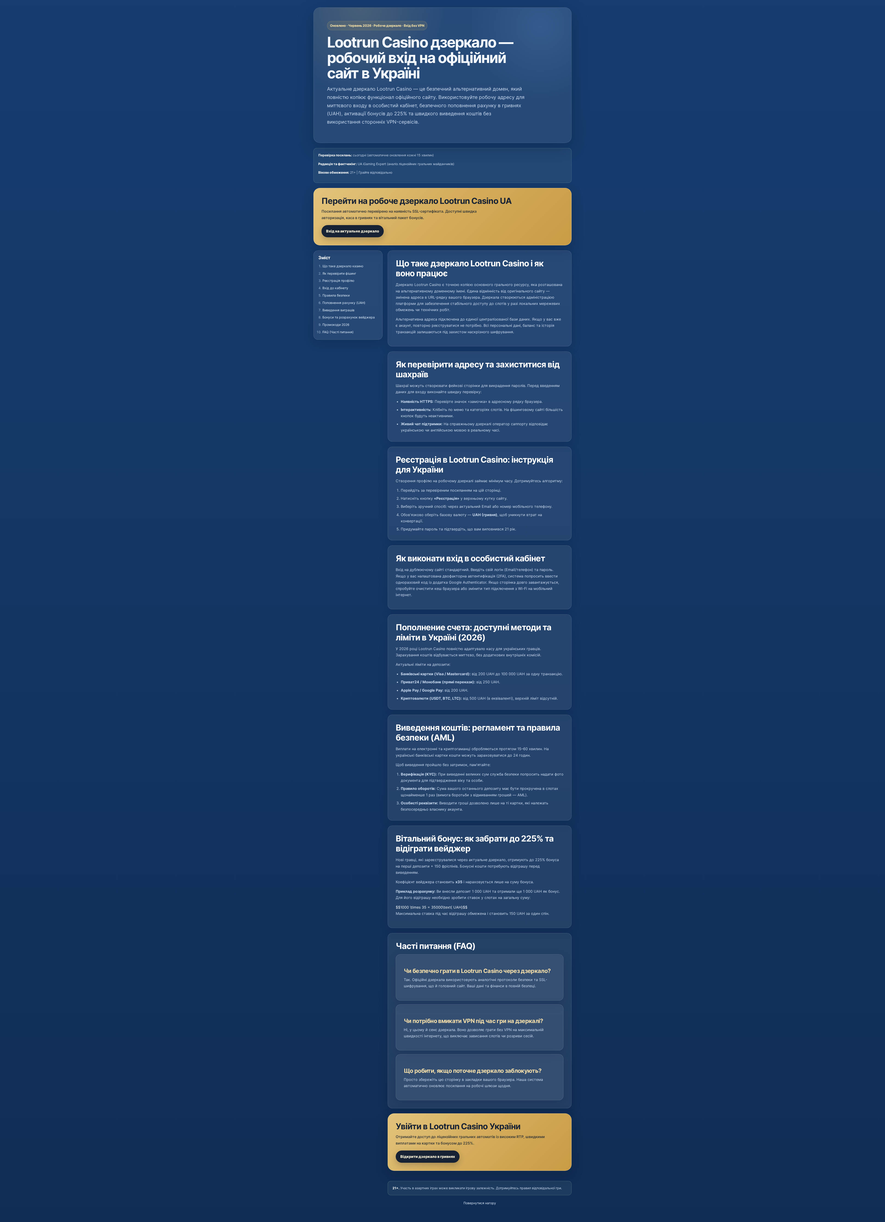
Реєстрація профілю (338, 280)
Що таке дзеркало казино (342, 266)
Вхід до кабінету (335, 288)
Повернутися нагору (479, 1203)
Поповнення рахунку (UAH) (343, 303)
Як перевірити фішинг (339, 273)
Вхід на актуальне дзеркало (352, 231)
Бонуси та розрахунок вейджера (348, 317)
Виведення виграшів (338, 310)
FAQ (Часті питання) (338, 332)
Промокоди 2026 (335, 325)
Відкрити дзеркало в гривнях (427, 1156)
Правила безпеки (336, 295)
